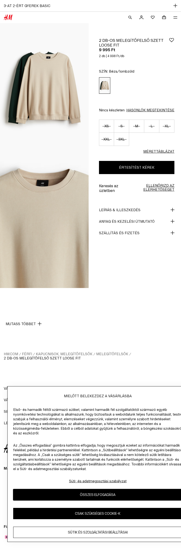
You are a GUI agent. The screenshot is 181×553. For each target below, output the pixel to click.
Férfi (27, 354)
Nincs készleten (112, 110)
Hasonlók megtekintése (150, 110)
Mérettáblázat (158, 151)
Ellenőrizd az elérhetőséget (158, 187)
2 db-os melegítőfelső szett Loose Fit (42, 358)
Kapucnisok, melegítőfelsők (64, 354)
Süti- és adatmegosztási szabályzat (98, 481)
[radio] (104, 85)
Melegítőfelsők (112, 354)
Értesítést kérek (136, 167)
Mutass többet (21, 324)
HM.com (11, 354)
